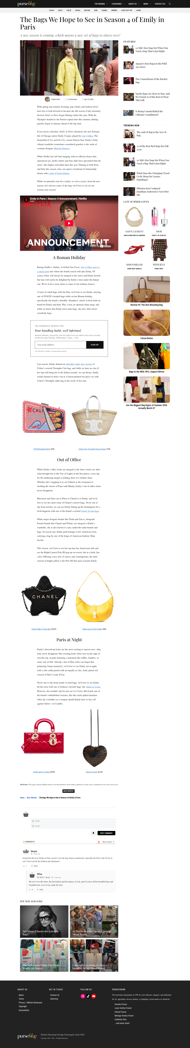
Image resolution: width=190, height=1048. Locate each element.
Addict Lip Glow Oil (159, 235)
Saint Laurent (134, 231)
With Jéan (159, 264)
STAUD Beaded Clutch (41, 449)
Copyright (23, 1006)
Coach (51, 10)
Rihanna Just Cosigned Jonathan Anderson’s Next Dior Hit (153, 191)
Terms (21, 999)
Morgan (47, 877)
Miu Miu (87, 10)
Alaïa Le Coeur (93, 686)
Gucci (60, 10)
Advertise (54, 999)
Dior (96, 10)
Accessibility (24, 1010)
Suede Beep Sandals (134, 269)
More (145, 4)
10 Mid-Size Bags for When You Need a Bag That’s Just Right (151, 49)
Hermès (114, 10)
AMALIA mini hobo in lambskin (134, 235)
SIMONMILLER (134, 264)
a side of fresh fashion (58, 173)
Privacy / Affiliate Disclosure (30, 1002)
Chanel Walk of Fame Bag (41, 629)
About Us (132, 4)
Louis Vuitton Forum (123, 1008)
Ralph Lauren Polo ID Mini (92, 629)
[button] (170, 3)
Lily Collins (87, 135)
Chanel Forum (120, 1012)
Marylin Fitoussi (61, 148)
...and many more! (122, 1023)
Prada (77, 10)
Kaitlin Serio (55, 99)
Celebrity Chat (121, 1019)
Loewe (138, 10)
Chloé (69, 10)
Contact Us (160, 4)
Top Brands (100, 4)
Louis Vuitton (126, 10)
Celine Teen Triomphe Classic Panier (92, 449)
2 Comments (72, 99)
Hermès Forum (121, 1004)
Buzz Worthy (68, 791)
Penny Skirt (159, 269)
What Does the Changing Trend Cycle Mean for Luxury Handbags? (153, 176)
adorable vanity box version (79, 363)
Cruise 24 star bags (90, 510)
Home (22, 797)
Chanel (104, 10)
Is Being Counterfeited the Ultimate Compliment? (149, 113)
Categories (117, 4)
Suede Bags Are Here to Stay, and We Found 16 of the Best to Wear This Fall (152, 97)
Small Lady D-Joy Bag (41, 772)
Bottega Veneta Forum (124, 1015)
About (21, 995)
